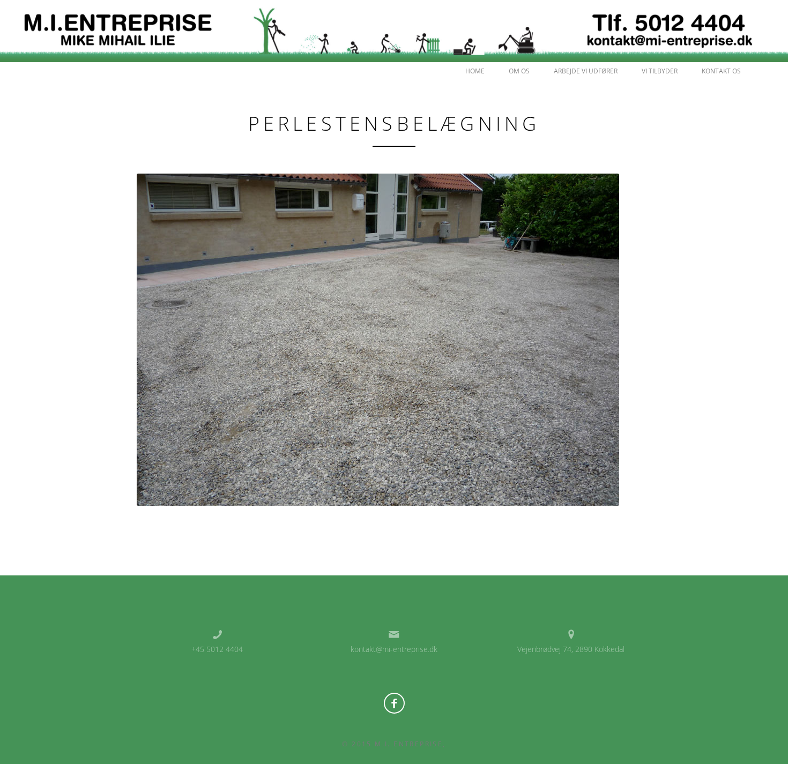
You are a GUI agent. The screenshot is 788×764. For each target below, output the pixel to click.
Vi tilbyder (660, 71)
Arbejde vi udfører (586, 71)
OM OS (519, 71)
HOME (475, 71)
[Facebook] (394, 703)
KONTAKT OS (721, 71)
